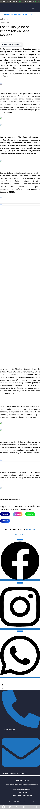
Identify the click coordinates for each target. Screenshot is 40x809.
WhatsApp (30, 514)
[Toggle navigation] (33, 8)
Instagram (18, 514)
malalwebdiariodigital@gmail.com (22, 795)
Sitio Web (5, 520)
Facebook (5, 514)
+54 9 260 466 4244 (22, 793)
